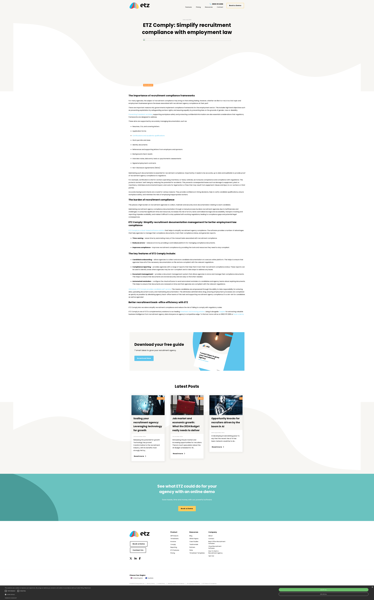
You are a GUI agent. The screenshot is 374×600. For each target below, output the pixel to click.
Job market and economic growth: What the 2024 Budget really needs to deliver (186, 424)
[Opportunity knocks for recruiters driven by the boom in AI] (226, 405)
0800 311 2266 (217, 4)
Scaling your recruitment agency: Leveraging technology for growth (147, 424)
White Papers (193, 539)
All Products (174, 536)
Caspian (222, 311)
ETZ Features (174, 550)
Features (188, 7)
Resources (209, 7)
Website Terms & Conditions (176, 583)
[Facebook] (140, 558)
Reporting (173, 547)
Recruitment (148, 85)
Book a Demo (235, 5)
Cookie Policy (161, 583)
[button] (48, 594)
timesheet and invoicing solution (192, 311)
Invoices (173, 541)
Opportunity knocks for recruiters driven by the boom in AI (225, 422)
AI (241, 398)
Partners (192, 547)
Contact (220, 7)
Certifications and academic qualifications (148, 136)
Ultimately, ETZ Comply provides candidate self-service (150, 289)
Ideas (201, 398)
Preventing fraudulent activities (141, 114)
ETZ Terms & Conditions (209, 583)
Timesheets (174, 539)
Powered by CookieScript (11, 598)
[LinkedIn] (135, 558)
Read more (139, 456)
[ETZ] (143, 5)
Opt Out (211, 556)
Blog (190, 536)
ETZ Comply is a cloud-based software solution (146, 230)
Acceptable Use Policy (193, 583)
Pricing (198, 7)
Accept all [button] (323, 589)
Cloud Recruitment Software (214, 547)
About (210, 536)
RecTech (161, 398)
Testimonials (193, 544)
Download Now (144, 358)
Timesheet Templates (197, 553)
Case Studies (193, 541)
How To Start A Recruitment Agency (215, 552)
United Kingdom (138, 578)
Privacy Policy (151, 583)
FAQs (191, 550)
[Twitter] (131, 558)
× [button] (372, 587)
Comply (173, 544)
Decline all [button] (323, 594)
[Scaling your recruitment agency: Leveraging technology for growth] (148, 405)
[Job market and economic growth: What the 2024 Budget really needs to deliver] (187, 405)
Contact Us (138, 550)
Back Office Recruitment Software (216, 542)
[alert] (187, 592)
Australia (150, 578)
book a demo (239, 314)
